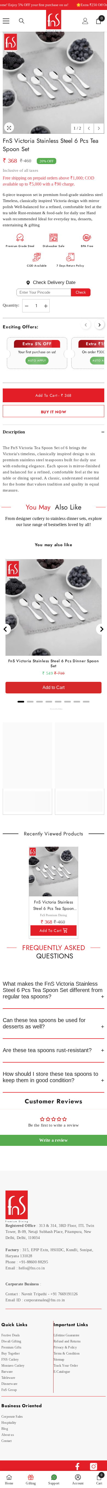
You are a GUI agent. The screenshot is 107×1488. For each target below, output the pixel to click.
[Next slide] (101, 629)
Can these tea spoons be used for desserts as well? (44, 1023)
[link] (27, 797)
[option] (53, 83)
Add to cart (50, 930)
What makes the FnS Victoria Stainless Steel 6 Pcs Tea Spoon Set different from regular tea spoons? (53, 990)
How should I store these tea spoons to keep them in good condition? (50, 1077)
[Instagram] (94, 1466)
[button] (89, 128)
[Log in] (85, 21)
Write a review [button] (53, 1140)
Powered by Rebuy (53, 709)
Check (81, 292)
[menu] (6, 21)
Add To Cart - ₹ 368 (53, 395)
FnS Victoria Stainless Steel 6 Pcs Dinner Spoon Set (53, 663)
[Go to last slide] (5, 629)
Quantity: (11, 305)
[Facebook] (77, 1466)
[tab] (21, 702)
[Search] (21, 21)
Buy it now (53, 412)
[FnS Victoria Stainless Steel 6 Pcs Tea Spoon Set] (53, 871)
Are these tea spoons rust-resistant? (47, 1050)
